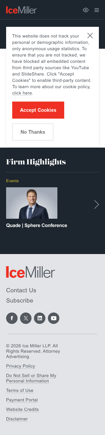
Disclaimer (17, 418)
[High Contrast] (86, 10)
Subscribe (19, 300)
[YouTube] (53, 318)
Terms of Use (19, 390)
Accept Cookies (38, 110)
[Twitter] (26, 318)
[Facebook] (12, 318)
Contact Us (21, 290)
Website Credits (22, 409)
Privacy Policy (20, 366)
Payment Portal (22, 399)
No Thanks (33, 132)
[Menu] (96, 10)
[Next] (96, 204)
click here (22, 93)
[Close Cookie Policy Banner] (90, 35)
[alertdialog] (52, 87)
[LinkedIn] (39, 318)
